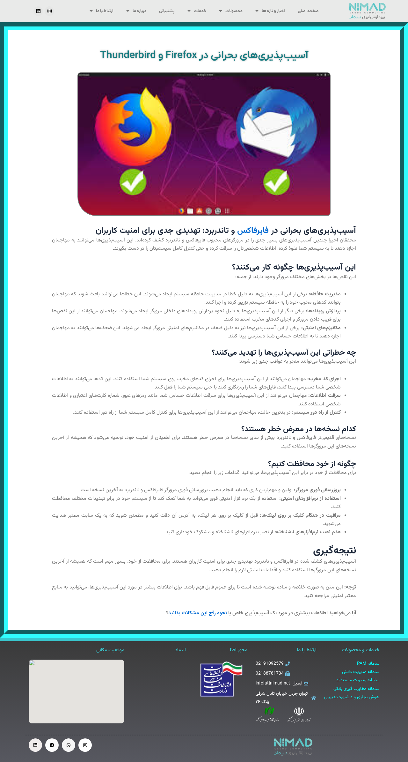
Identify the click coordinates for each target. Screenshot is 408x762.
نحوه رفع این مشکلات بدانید (197, 613)
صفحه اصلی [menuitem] (308, 11)
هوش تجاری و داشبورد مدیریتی (351, 697)
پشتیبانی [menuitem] (167, 11)
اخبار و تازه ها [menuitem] (273, 11)
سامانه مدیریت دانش (360, 672)
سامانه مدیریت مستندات (357, 680)
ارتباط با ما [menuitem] (104, 11)
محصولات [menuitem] (234, 11)
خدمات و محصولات (360, 650)
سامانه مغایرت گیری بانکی (356, 688)
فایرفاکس (253, 230)
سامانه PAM (368, 663)
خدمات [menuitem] (200, 11)
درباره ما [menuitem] (139, 11)
